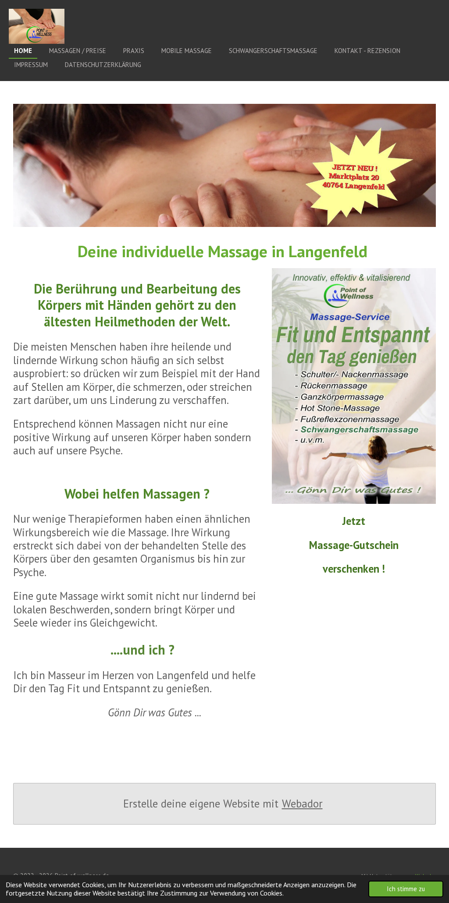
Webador (302, 804)
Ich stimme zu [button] (406, 889)
